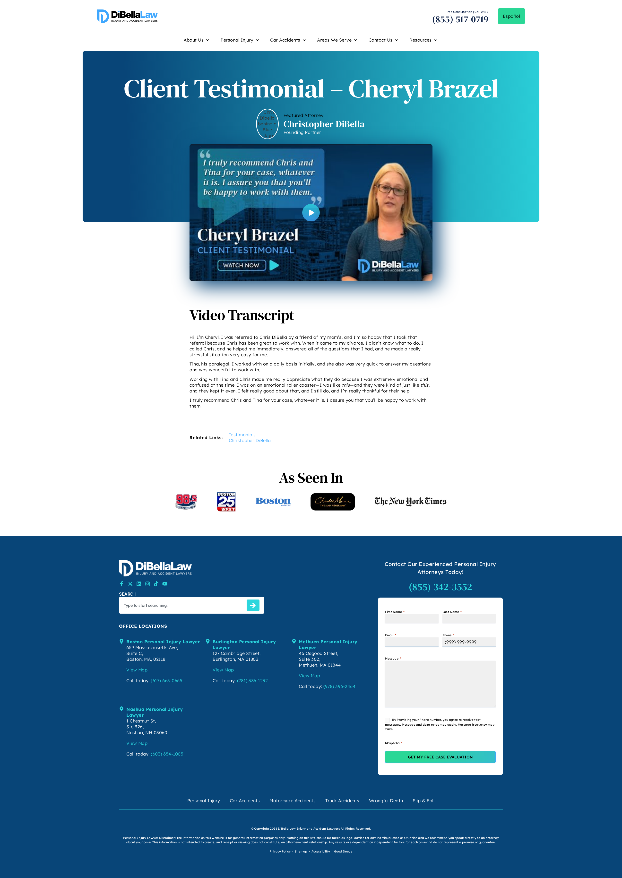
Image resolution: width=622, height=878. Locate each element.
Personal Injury (237, 40)
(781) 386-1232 (252, 680)
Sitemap (301, 851)
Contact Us (381, 40)
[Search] (253, 605)
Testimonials (242, 434)
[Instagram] (147, 583)
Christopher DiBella (250, 440)
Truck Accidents (342, 800)
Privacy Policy (280, 851)
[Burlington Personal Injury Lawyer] (207, 641)
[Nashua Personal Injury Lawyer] (121, 708)
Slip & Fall (424, 800)
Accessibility (320, 851)
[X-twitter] (130, 583)
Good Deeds (343, 851)
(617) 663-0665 (166, 680)
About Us (194, 40)
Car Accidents (285, 40)
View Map (136, 670)
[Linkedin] (138, 583)
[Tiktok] (156, 583)
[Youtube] (164, 583)
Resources (420, 40)
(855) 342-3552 (440, 586)
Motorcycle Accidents (292, 800)
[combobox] (182, 605)
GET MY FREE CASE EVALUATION (440, 757)
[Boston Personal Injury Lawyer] (121, 641)
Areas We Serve (334, 40)
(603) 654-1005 (167, 754)
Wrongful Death (386, 800)
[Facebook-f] (121, 583)
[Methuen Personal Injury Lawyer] (294, 641)
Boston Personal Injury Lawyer (163, 641)
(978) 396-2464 (339, 686)
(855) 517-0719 (460, 19)
